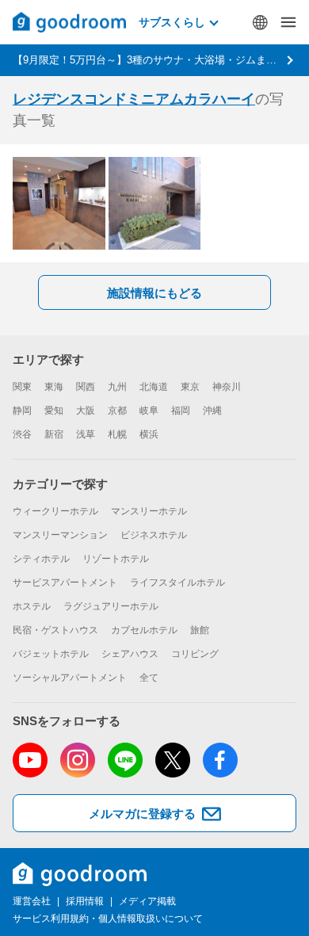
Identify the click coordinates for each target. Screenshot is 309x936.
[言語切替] (260, 22)
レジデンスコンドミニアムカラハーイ (134, 99)
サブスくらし (172, 22)
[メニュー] (288, 22)
